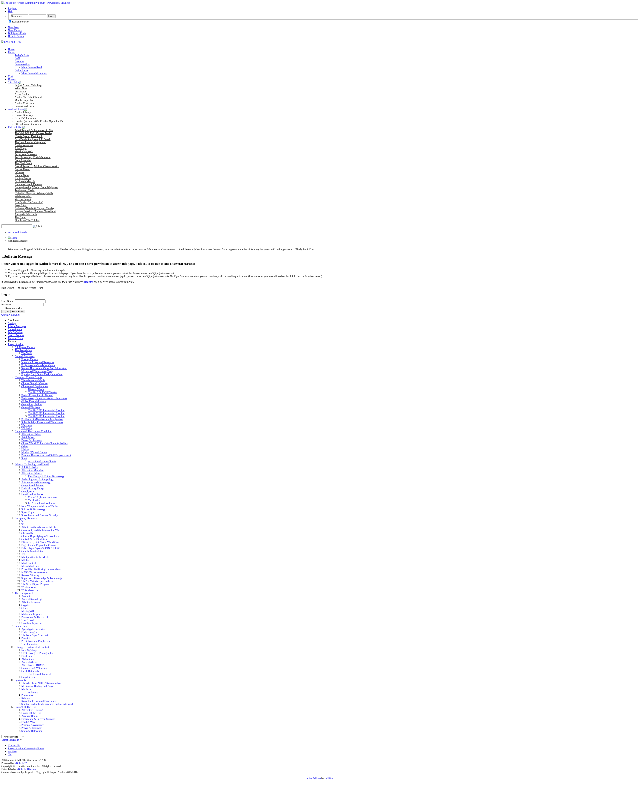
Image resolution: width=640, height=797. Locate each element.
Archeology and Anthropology (37, 479)
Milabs (24, 560)
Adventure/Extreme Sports (42, 461)
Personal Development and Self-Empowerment (46, 455)
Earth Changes (29, 632)
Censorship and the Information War (40, 530)
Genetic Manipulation (32, 551)
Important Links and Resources (37, 362)
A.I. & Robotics (29, 467)
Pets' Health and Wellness (41, 503)
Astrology (33, 692)
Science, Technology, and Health (32, 464)
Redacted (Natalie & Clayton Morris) (34, 208)
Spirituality (20, 680)
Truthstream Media (24, 190)
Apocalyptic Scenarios (33, 629)
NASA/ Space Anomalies (34, 572)
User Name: (7, 301)
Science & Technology (33, 509)
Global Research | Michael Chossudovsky (37, 166)
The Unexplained (24, 593)
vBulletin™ (21, 763)
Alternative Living (31, 434)
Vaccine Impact (23, 199)
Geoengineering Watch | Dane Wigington (36, 187)
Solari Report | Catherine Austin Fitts (34, 130)
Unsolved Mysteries (31, 623)
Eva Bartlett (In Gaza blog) (29, 202)
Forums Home (15, 338)
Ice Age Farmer (23, 178)
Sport (24, 458)
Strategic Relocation (31, 731)
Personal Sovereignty (32, 725)
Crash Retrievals (30, 671)
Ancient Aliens (29, 662)
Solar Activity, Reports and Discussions (42, 422)
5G (23, 521)
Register (12, 8)
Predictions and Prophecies (35, 641)
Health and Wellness (32, 494)
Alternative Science (31, 473)
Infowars (19, 172)
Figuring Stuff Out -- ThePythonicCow (41, 374)
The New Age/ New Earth (35, 635)
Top (10, 754)
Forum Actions (22, 64)
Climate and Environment (34, 386)
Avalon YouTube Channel (28, 97)
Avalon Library (16, 109)
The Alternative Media (33, 380)
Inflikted (329, 778)
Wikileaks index (23, 196)
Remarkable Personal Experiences (39, 701)
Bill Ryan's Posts (17, 33)
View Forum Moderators (34, 73)
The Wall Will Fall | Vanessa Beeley (33, 133)
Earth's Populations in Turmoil (37, 395)
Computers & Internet (32, 485)
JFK (23, 554)
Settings (12, 323)
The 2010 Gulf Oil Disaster (42, 392)
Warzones (26, 425)
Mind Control (28, 563)
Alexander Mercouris (26, 214)
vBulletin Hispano (26, 769)
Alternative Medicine (32, 470)
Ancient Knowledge (32, 599)
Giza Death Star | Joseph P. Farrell (32, 139)
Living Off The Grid (25, 707)
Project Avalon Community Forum (26, 748)
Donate (12, 79)
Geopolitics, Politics (31, 404)
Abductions (27, 659)
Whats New (21, 88)
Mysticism (26, 689)
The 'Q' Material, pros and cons (37, 581)
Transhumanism (29, 644)
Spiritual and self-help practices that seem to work (47, 704)
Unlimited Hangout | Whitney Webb (34, 193)
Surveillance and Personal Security (39, 515)
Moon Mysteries (29, 566)
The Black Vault (23, 163)
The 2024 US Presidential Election (46, 416)
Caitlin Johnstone (24, 145)
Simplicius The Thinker (27, 220)
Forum (11, 52)
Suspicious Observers (26, 154)
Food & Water (28, 722)
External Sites (15, 127)
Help (10, 11)
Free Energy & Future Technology (46, 476)
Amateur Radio (29, 716)
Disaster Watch (36, 389)
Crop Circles (28, 677)
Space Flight (27, 512)
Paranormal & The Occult (34, 617)
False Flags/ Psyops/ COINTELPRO (40, 548)
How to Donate (16, 36)
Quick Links (21, 70)
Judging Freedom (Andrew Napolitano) (35, 211)
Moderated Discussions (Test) (36, 371)
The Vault (26, 353)
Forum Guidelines (24, 106)
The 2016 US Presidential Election (46, 410)
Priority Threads (29, 359)
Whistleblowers (29, 590)
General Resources (24, 356)
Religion (25, 698)
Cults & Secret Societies (34, 539)
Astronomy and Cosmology (35, 482)
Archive (12, 751)
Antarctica (26, 596)
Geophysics (27, 491)
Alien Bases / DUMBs (33, 665)
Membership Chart (24, 100)
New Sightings (29, 650)
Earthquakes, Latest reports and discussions (44, 398)
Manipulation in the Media (35, 557)
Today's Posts (22, 55)
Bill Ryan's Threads (25, 347)
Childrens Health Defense (28, 184)
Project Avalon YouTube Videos (38, 365)
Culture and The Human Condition (33, 431)
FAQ (17, 58)
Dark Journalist (23, 160)
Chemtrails (27, 533)
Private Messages (17, 326)
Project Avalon (16, 344)
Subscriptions (15, 329)
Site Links (13, 82)
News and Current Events (28, 377)
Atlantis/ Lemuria (30, 602)
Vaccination (34, 500)
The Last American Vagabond (30, 142)
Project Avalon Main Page (28, 85)
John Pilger (20, 148)
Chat (10, 76)
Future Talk (21, 626)
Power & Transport (31, 728)
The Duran (20, 217)
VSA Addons (313, 778)
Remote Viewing (30, 575)
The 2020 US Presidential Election (46, 413)
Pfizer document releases (28, 124)
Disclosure (26, 656)
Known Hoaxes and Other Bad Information (44, 368)
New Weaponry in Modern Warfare (40, 506)
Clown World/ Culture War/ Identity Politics (44, 443)
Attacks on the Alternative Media (38, 527)
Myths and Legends (31, 614)
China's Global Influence (34, 383)
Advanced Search (17, 232)
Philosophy (27, 695)
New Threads (15, 30)
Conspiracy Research (26, 518)
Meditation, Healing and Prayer (37, 686)
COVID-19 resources (26, 118)
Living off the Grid (31, 713)
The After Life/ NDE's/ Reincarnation (41, 683)
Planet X (25, 638)
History (25, 449)
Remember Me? (20, 21)
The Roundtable (23, 350)
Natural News (22, 175)
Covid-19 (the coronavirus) (42, 497)
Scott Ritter (20, 205)
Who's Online (15, 332)
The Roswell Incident (39, 674)
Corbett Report (22, 169)
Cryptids (25, 605)
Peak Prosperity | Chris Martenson (32, 157)
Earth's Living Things (32, 488)
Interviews (20, 91)
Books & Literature (31, 440)
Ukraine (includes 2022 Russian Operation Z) (39, 121)
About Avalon (22, 94)
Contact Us (14, 745)
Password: (6, 304)
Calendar (19, 61)
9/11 (23, 524)
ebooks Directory (24, 115)
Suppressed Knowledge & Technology (41, 578)
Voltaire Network (24, 151)
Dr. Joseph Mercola (25, 181)
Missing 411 (27, 611)
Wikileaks (26, 428)
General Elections (30, 407)
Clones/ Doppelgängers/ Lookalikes (40, 536)
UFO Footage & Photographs (36, 653)
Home (11, 49)
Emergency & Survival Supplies (38, 719)
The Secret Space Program (35, 584)
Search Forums (16, 335)
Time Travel (27, 620)
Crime (24, 446)
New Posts (13, 27)
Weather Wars (28, 587)
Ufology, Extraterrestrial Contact (32, 647)
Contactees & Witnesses (33, 668)
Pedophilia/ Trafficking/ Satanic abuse (41, 569)
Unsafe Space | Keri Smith (28, 136)
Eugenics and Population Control (38, 545)
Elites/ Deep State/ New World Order (40, 542)
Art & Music (28, 437)
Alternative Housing (32, 710)
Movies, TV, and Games (34, 452)
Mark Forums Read (31, 67)
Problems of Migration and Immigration (42, 419)
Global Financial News (33, 401)
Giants (24, 608)
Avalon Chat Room (25, 103)
